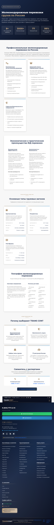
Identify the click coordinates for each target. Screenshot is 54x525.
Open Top (4, 455)
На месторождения (23, 466)
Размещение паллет (41, 470)
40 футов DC (4, 463)
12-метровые (4, 477)
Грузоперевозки (27, 417)
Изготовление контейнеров (42, 457)
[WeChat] (10, 433)
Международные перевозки (24, 446)
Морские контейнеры (6, 448)
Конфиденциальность (37, 520)
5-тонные (4, 472)
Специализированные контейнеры (8, 446)
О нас (3, 486)
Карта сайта (44, 521)
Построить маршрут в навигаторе (11, 430)
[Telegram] (3, 433)
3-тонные (4, 470)
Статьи (3, 490)
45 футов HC (4, 468)
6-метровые (4, 474)
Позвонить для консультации (28, 389)
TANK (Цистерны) (5, 457)
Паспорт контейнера (41, 472)
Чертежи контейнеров (41, 468)
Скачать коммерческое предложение (9, 510)
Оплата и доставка (5, 492)
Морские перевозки (23, 450)
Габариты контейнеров (41, 466)
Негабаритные (22, 468)
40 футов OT (4, 466)
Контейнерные (22, 455)
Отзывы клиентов (5, 488)
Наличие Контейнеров (28, 413)
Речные (20, 470)
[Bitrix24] (13, 433)
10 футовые (4, 459)
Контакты (4, 494)
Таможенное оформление (42, 450)
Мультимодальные (23, 459)
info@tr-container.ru (39, 383)
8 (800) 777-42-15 (15, 383)
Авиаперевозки (22, 448)
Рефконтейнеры (5, 453)
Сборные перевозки (23, 461)
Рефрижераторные (23, 472)
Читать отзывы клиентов (20, 437)
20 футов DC (4, 461)
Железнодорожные (6, 450)
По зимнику (21, 463)
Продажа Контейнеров (41, 446)
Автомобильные (22, 457)
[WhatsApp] (7, 433)
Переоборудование (40, 459)
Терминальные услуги (41, 455)
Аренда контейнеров (41, 453)
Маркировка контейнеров (42, 475)
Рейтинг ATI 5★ (5, 497)
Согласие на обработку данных (48, 521)
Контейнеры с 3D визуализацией (43, 477)
